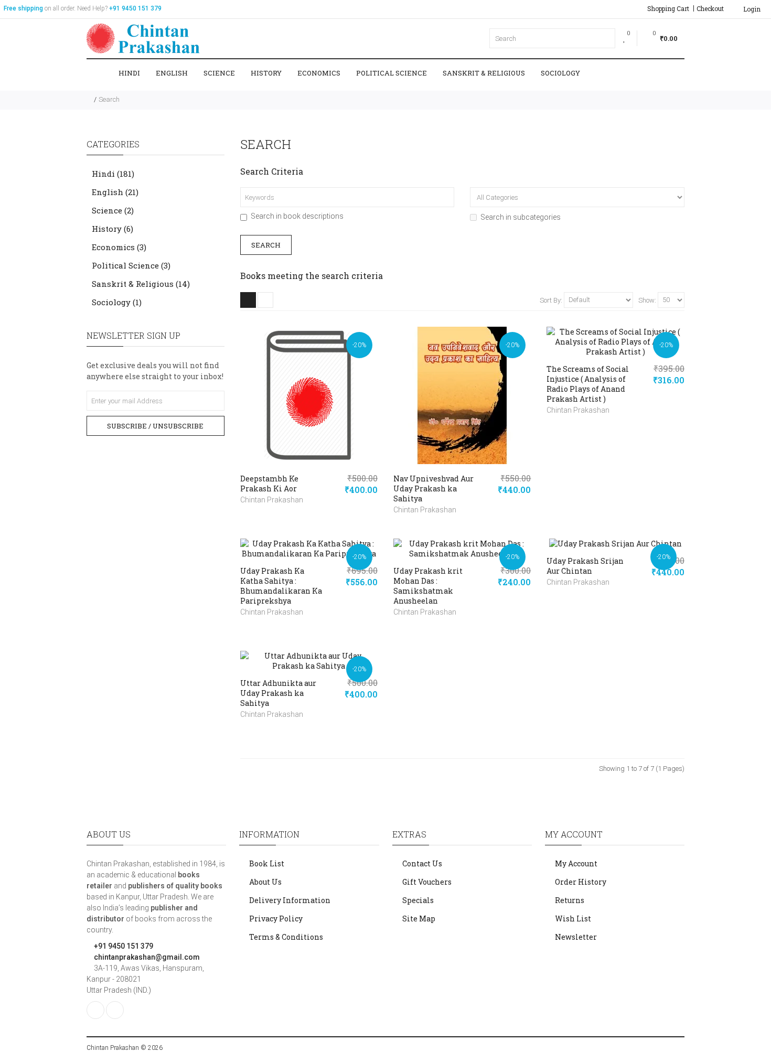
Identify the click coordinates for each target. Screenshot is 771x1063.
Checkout (710, 8)
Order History (580, 882)
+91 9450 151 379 (122, 946)
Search (109, 99)
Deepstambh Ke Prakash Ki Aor (269, 483)
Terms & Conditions (286, 937)
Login (751, 9)
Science (219, 73)
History (266, 73)
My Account (576, 863)
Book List (266, 863)
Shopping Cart (668, 8)
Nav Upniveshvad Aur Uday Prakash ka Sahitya (433, 488)
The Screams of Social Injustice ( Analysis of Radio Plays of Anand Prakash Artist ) (588, 384)
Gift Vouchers (427, 882)
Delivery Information (289, 900)
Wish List (573, 919)
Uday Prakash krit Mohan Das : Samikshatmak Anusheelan (428, 586)
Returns (569, 900)
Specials (418, 900)
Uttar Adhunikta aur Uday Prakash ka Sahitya (278, 693)
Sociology (560, 73)
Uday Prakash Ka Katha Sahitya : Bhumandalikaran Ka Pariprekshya (281, 586)
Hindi (129, 73)
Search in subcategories (520, 217)
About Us (265, 882)
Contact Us (422, 863)
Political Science (391, 73)
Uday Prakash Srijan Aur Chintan (585, 566)
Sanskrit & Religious (484, 73)
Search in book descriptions (297, 216)
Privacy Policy (276, 919)
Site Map (418, 919)
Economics (318, 73)
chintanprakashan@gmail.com (146, 957)
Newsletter (576, 937)
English (172, 73)
